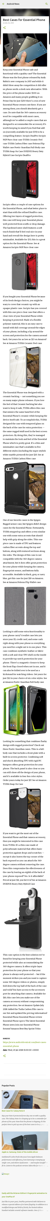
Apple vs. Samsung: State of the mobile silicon (20, 1152)
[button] (4, 28)
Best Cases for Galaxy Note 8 (13, 1111)
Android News (13, 4)
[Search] (46, 4)
